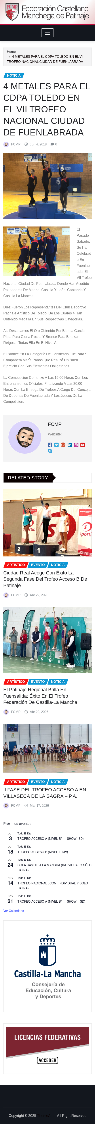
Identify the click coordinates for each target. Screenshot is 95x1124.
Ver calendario (13, 910)
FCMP (16, 144)
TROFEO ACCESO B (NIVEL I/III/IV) (42, 852)
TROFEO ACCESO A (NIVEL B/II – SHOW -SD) (50, 838)
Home (11, 52)
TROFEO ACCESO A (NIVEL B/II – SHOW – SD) (51, 901)
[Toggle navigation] (48, 32)
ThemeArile (46, 1116)
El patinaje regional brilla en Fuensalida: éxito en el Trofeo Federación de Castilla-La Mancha (40, 696)
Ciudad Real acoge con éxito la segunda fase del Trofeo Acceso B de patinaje (45, 579)
